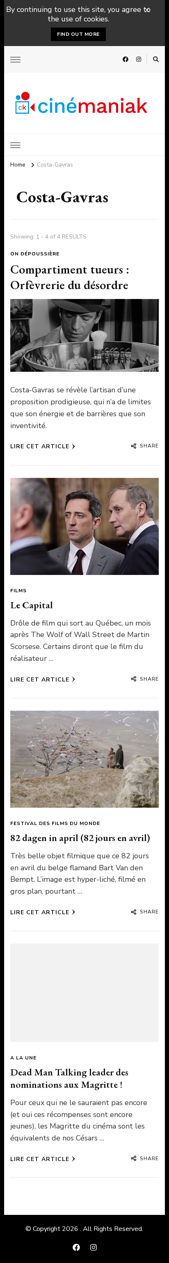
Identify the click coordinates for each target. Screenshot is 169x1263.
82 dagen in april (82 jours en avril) (80, 837)
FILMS (18, 590)
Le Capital (31, 604)
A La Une (23, 1057)
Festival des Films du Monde (55, 823)
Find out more (78, 34)
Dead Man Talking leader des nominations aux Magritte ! (69, 1078)
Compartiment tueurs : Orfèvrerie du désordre (69, 277)
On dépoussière (34, 253)
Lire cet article (39, 446)
